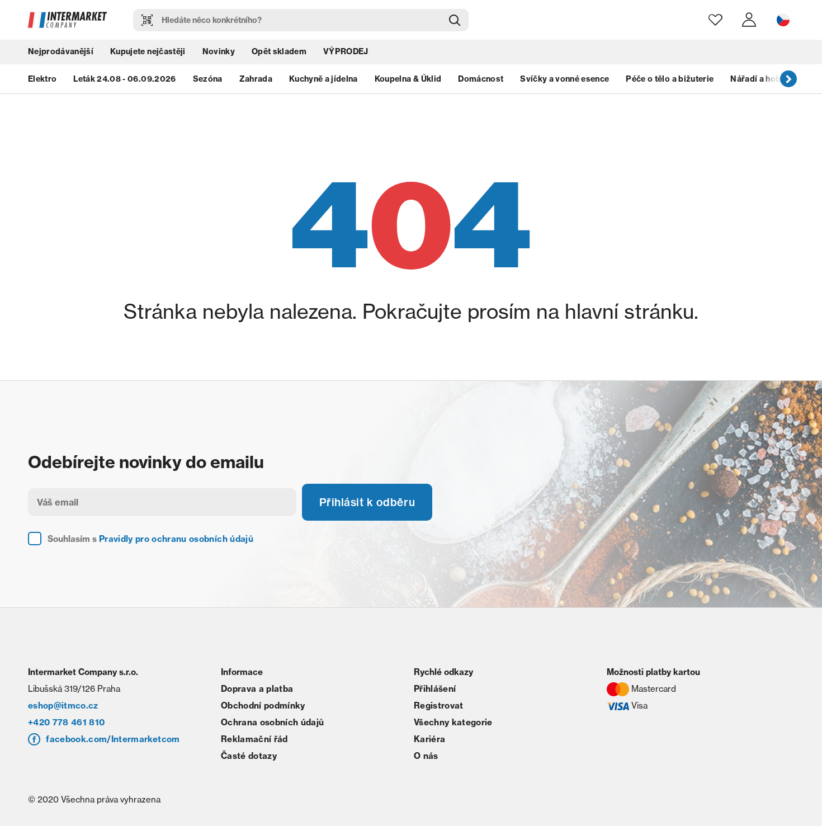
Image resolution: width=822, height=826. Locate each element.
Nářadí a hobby (760, 81)
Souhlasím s (150, 540)
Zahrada (255, 81)
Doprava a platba (257, 690)
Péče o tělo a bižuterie (670, 81)
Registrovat (439, 707)
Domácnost (480, 81)
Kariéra (429, 740)
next (788, 81)
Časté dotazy (249, 757)
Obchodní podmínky (263, 707)
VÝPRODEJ (346, 53)
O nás (426, 757)
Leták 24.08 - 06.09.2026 (124, 81)
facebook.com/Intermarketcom (112, 740)
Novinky (218, 53)
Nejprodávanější (60, 53)
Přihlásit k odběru (369, 503)
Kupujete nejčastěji (147, 53)
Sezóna (208, 81)
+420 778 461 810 (66, 724)
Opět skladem (279, 53)
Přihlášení (435, 690)
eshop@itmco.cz (63, 707)
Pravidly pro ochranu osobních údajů (176, 540)
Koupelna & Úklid (408, 81)
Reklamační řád (254, 740)
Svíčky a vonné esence (564, 81)
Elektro (42, 81)
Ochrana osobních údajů (272, 724)
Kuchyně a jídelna (323, 81)
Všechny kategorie (453, 724)
